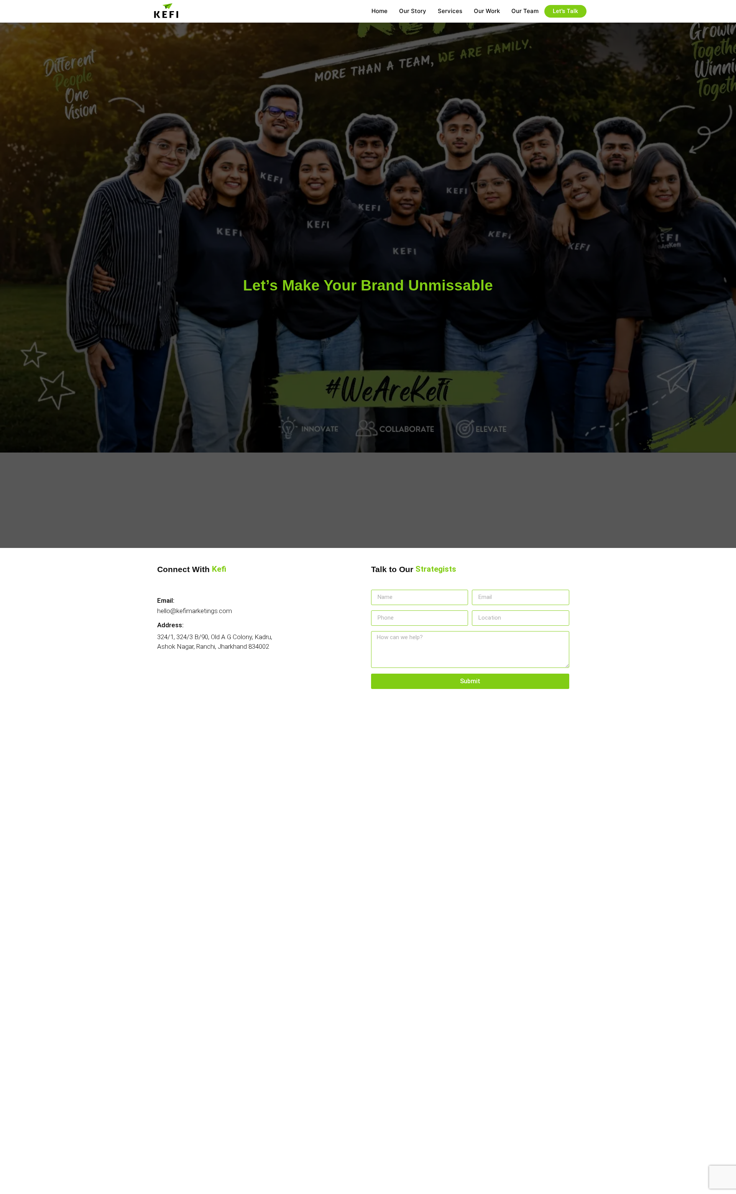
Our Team (525, 11)
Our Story (412, 11)
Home (379, 11)
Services (450, 11)
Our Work (487, 11)
